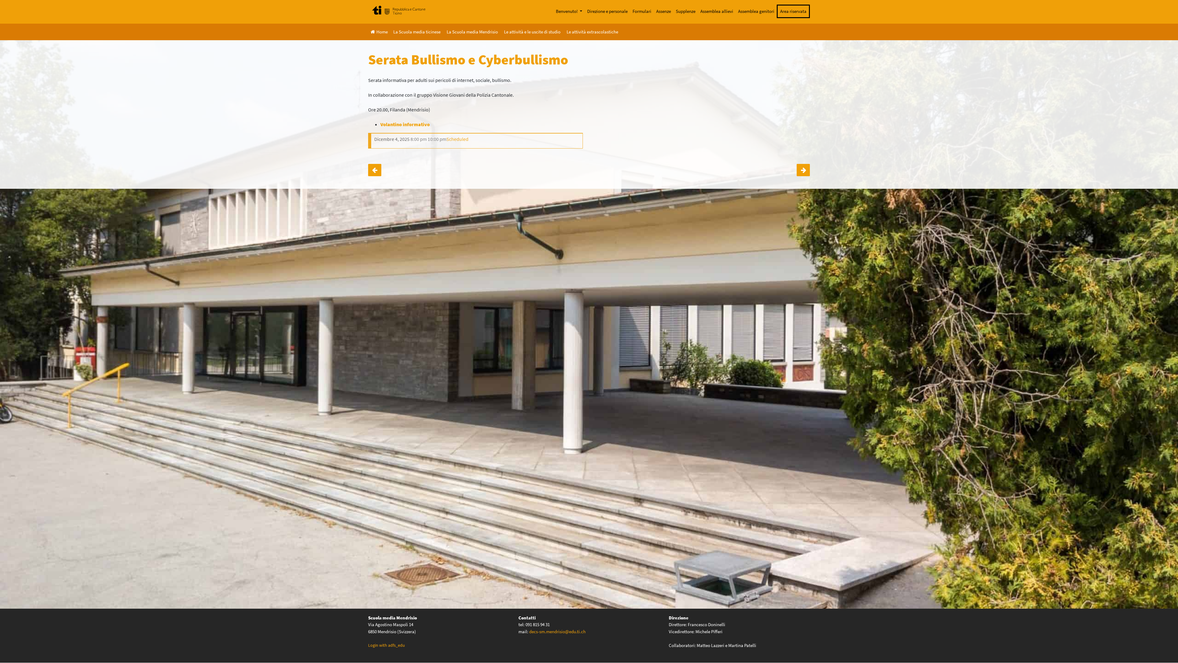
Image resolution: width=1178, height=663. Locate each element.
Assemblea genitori (756, 11)
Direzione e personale (607, 11)
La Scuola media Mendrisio (472, 32)
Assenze (663, 11)
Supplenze (685, 11)
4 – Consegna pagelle (803, 170)
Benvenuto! (567, 11)
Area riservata (793, 11)
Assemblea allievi (716, 11)
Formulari (642, 11)
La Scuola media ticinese (417, 32)
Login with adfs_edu (386, 645)
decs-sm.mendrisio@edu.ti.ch (557, 631)
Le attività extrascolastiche (592, 32)
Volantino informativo (405, 124)
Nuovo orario (374, 170)
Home (382, 32)
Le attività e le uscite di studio (532, 32)
